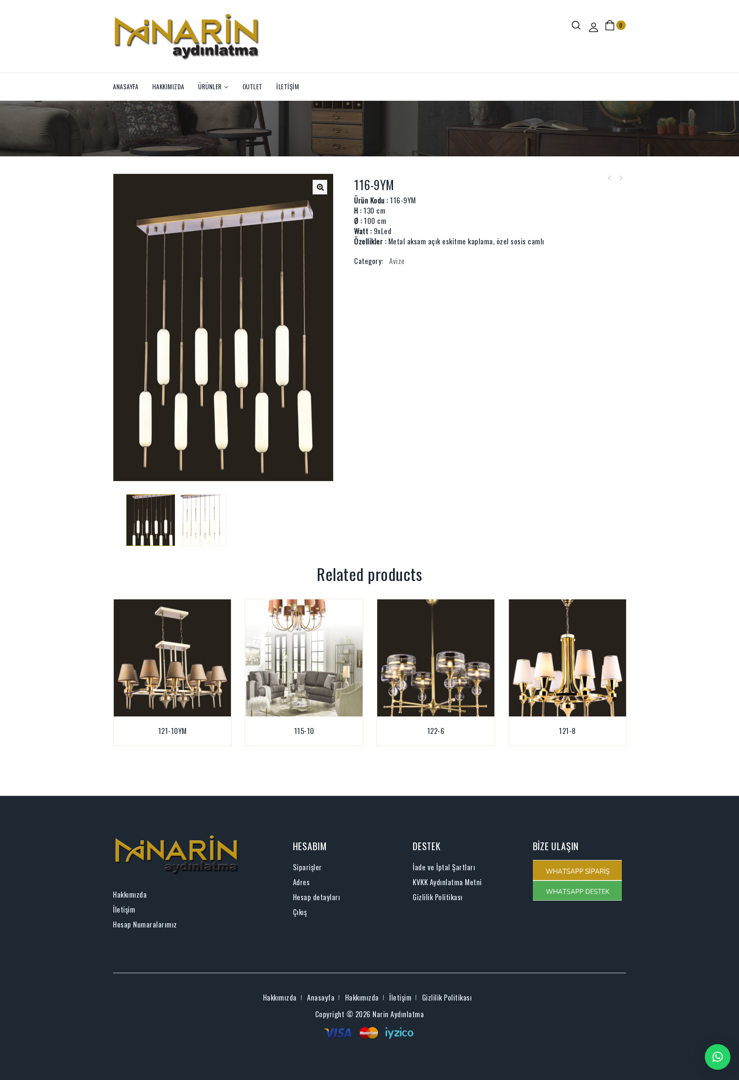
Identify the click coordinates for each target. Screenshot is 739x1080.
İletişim (287, 86)
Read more (162, 741)
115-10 (609, 178)
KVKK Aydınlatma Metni (447, 882)
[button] (717, 1057)
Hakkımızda (168, 86)
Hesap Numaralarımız (145, 924)
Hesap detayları (316, 897)
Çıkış (300, 912)
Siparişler (307, 867)
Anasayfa (125, 86)
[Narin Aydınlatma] (187, 35)
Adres (301, 882)
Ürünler (210, 86)
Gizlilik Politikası (438, 897)
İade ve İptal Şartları (444, 867)
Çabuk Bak (182, 741)
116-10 (620, 178)
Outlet (252, 86)
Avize (397, 260)
